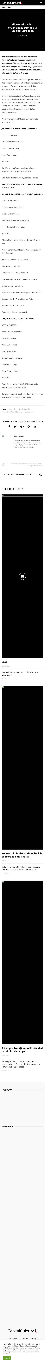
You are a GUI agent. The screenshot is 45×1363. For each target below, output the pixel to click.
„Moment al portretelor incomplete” (17, 474)
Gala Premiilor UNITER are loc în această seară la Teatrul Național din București (21, 868)
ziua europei (29, 412)
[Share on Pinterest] (28, 426)
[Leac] (22, 576)
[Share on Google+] (22, 426)
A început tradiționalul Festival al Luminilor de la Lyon (22, 1049)
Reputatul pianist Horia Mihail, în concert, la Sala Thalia (22, 855)
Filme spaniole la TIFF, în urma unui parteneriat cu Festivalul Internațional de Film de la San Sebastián (21, 1064)
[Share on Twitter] (15, 426)
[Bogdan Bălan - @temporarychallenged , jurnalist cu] (22, 1281)
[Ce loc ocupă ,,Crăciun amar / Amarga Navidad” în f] (22, 1185)
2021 (9, 409)
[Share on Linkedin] (35, 426)
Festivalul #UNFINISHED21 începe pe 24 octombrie (20, 673)
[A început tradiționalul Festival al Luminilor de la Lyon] (22, 962)
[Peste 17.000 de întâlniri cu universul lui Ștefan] (22, 1142)
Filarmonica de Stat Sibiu (21, 409)
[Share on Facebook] (9, 426)
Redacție (34, 1339)
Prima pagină (13, 1339)
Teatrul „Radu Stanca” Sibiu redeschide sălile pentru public (26, 465)
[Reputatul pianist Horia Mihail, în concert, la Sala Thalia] (22, 768)
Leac (4, 661)
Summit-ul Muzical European (13, 412)
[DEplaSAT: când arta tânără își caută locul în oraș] (22, 1163)
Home (3, 7)
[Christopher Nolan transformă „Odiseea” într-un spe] (22, 1259)
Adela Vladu (19, 436)
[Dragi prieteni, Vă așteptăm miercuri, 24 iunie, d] (22, 1306)
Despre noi (24, 1339)
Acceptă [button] (7, 1358)
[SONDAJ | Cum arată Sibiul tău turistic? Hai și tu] (22, 1236)
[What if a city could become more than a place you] (22, 1210)
